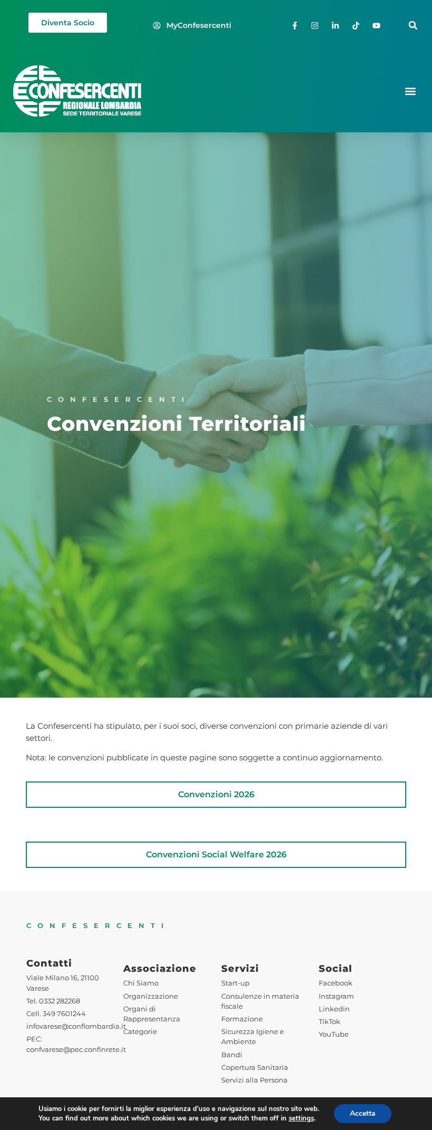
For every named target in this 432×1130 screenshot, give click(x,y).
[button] (412, 25)
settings (301, 1118)
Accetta (363, 1113)
